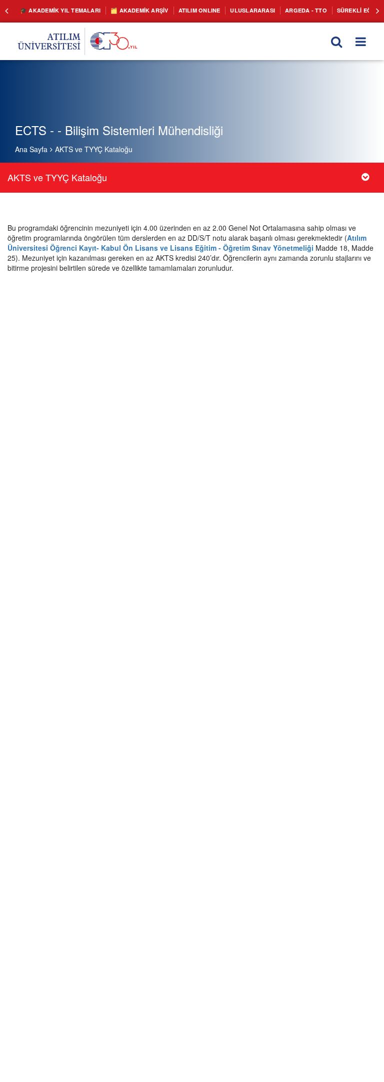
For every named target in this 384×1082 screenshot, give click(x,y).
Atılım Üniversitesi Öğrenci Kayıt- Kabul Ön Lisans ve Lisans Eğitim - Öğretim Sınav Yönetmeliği (187, 243)
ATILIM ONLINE (185, 10)
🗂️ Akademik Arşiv (129, 10)
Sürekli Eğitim (331, 10)
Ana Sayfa (31, 149)
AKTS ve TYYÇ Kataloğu (93, 149)
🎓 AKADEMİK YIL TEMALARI (56, 10)
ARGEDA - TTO (282, 10)
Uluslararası (233, 10)
